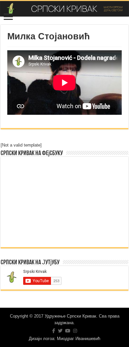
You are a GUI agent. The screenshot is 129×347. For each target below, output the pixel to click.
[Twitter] (60, 331)
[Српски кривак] (64, 9)
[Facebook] (54, 331)
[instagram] (75, 331)
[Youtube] (67, 331)
